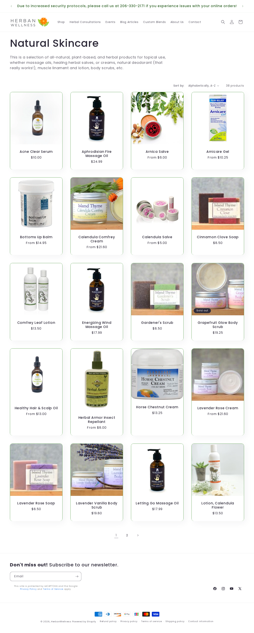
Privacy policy (129, 621)
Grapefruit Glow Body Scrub (218, 325)
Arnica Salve (157, 152)
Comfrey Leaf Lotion (36, 323)
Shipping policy (175, 621)
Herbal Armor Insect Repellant (96, 420)
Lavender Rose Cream (217, 408)
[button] (223, 22)
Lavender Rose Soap (36, 503)
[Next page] (137, 535)
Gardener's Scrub (157, 323)
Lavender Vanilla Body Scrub (96, 505)
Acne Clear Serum (36, 152)
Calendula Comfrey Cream (96, 239)
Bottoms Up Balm (36, 237)
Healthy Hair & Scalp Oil (36, 408)
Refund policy (108, 621)
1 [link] (116, 535)
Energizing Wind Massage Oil (97, 325)
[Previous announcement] (11, 6)
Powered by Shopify (84, 621)
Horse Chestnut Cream (157, 407)
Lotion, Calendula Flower (217, 505)
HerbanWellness (61, 621)
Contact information (200, 621)
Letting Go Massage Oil (157, 503)
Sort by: (178, 86)
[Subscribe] (76, 576)
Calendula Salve (157, 237)
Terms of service (151, 621)
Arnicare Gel (217, 152)
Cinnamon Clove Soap (218, 237)
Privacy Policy (28, 589)
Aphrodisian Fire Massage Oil (97, 154)
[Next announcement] (242, 6)
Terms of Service (53, 589)
